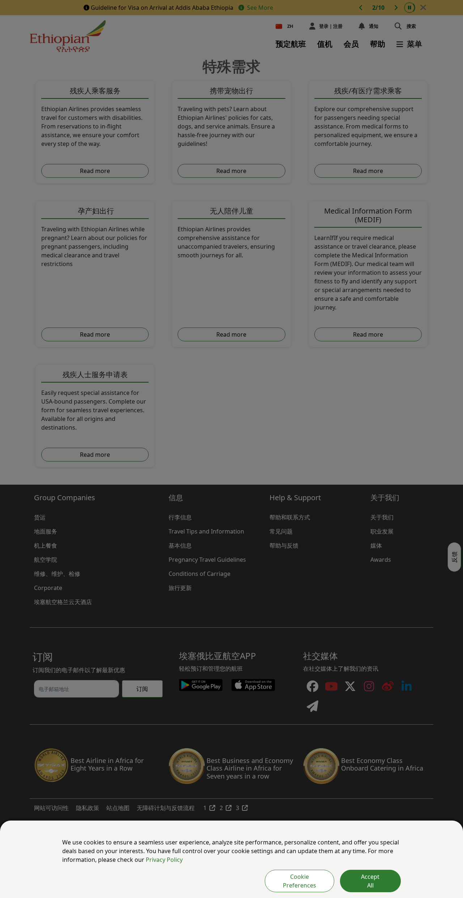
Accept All (370, 881)
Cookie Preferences (299, 881)
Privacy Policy (164, 860)
